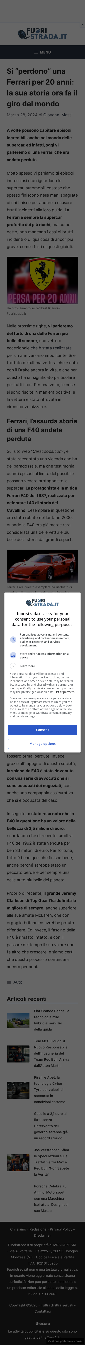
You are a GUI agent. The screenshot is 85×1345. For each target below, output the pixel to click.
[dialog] (42, 672)
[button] (42, 666)
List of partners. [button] (65, 692)
